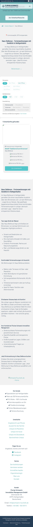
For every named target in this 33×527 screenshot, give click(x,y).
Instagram (17, 455)
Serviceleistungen (16, 464)
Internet (8, 107)
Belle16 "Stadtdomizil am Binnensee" (16, 149)
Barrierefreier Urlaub (16, 437)
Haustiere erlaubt (23, 110)
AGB (16, 524)
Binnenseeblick (10, 110)
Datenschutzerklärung (15, 523)
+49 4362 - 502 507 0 (20, 506)
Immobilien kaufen (16, 470)
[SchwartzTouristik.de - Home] (10, 6)
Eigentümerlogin (16, 473)
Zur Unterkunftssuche (16, 18)
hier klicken (23, 113)
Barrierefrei (17, 107)
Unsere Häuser (9, 26)
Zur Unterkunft (16, 168)
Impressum (5, 523)
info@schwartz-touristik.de (18, 503)
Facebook (17, 452)
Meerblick (26, 107)
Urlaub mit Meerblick (16, 429)
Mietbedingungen (26, 523)
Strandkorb (19, 105)
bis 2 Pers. (21, 83)
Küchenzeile (9, 105)
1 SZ (10, 97)
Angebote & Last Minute (16, 423)
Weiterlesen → (16, 69)
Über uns (16, 476)
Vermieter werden (16, 467)
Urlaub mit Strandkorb (16, 435)
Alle (5, 83)
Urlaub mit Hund (16, 432)
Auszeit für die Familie (16, 426)
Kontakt (16, 479)
